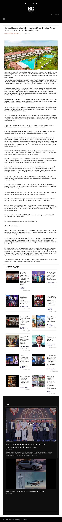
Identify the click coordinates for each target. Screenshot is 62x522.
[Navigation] (4, 19)
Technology (51, 283)
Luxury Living (22, 288)
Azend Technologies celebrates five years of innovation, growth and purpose (25, 299)
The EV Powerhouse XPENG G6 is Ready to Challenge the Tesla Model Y (25, 491)
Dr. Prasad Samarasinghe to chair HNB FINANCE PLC (51, 338)
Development (51, 369)
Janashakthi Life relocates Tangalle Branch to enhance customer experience (24, 339)
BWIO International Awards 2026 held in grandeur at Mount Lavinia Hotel (25, 445)
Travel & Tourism (49, 308)
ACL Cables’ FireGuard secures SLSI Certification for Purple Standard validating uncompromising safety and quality (24, 278)
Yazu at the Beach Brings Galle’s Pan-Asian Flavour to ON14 (51, 319)
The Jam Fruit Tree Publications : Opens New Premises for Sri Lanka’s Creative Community (25, 380)
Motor (49, 391)
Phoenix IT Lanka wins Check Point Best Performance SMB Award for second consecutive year (51, 276)
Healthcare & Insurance (12, 33)
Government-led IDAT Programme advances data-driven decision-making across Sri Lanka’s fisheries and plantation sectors (51, 361)
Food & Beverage (50, 325)
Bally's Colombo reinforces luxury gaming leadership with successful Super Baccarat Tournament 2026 (51, 300)
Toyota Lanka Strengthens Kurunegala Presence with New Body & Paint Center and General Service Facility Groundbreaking (51, 382)
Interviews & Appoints (51, 344)
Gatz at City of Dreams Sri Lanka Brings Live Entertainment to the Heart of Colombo (25, 320)
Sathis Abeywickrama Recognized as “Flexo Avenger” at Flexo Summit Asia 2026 (24, 359)
